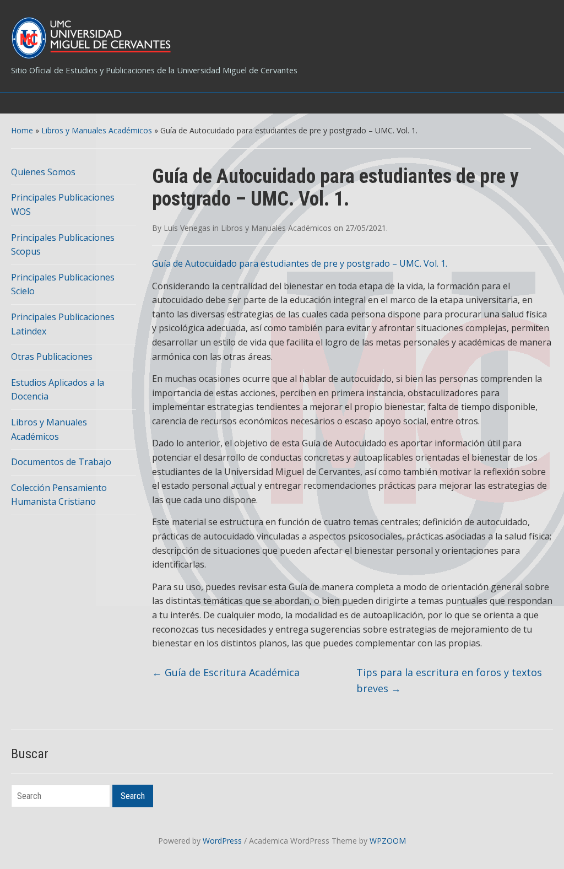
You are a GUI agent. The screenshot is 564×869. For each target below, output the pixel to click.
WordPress (222, 840)
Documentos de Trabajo (61, 462)
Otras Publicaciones (52, 356)
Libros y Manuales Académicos (96, 130)
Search (133, 796)
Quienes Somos (43, 172)
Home (22, 130)
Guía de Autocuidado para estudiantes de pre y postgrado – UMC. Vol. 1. (299, 263)
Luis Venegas (187, 228)
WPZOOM (388, 840)
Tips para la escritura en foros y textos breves (449, 680)
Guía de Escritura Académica (226, 672)
